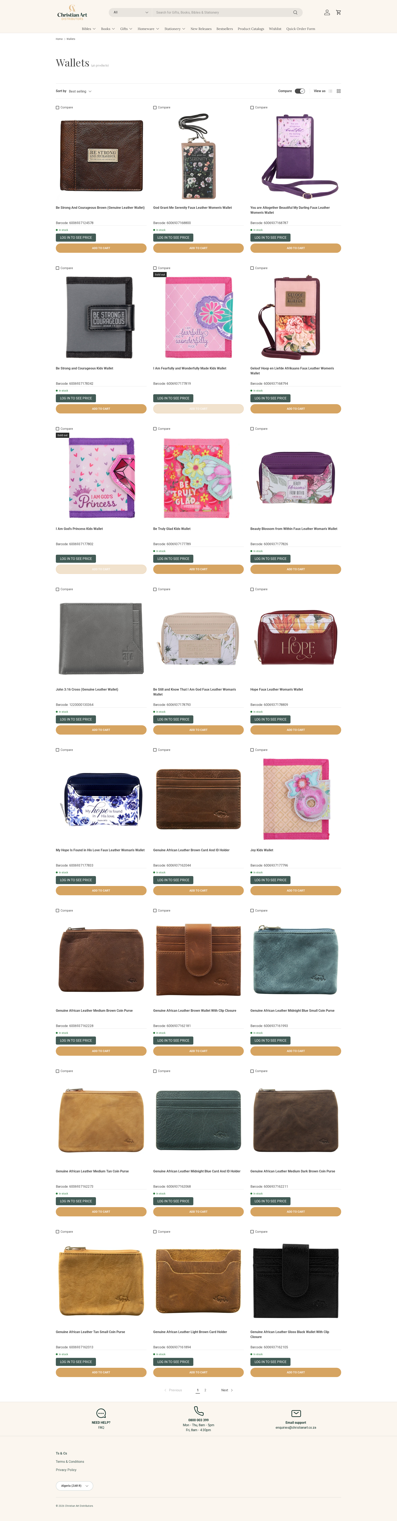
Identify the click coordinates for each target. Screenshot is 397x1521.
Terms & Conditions (70, 1462)
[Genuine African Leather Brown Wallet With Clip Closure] (198, 959)
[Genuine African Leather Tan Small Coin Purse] (101, 1281)
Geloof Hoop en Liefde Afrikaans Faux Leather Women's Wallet (292, 370)
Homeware (146, 29)
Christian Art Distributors (79, 1505)
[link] (172, 1390)
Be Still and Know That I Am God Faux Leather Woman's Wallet (194, 691)
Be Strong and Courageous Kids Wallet (84, 368)
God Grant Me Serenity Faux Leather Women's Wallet (192, 208)
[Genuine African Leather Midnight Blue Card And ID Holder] (198, 1120)
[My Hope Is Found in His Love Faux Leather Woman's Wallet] (101, 799)
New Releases (201, 29)
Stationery (173, 29)
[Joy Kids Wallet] (295, 799)
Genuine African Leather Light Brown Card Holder (190, 1332)
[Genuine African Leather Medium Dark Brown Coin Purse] (295, 1120)
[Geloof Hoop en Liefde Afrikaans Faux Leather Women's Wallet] (295, 317)
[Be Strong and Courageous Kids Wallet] (101, 317)
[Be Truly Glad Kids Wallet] (198, 478)
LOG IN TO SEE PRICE (76, 238)
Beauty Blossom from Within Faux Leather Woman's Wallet (293, 529)
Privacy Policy (66, 1470)
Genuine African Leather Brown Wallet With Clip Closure (194, 1011)
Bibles (86, 29)
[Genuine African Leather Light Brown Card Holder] (198, 1281)
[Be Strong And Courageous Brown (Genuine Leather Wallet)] (101, 156)
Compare (285, 91)
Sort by (61, 91)
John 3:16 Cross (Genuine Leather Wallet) (87, 689)
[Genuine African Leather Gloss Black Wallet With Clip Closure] (295, 1281)
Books (105, 29)
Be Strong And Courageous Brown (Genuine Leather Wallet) (100, 208)
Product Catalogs (251, 29)
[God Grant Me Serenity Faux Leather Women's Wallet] (198, 156)
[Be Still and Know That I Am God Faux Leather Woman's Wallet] (198, 638)
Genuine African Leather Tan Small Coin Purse (90, 1332)
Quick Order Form (300, 29)
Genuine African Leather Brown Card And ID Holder (191, 850)
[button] (338, 12)
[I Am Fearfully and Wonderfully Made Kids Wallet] (198, 317)
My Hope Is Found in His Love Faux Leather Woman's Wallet (100, 850)
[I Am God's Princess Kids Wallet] (101, 478)
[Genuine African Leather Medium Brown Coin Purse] (101, 959)
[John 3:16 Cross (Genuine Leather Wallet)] (101, 638)
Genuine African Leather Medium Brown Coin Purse (94, 1011)
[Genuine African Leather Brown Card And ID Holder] (198, 799)
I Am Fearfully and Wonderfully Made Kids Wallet (189, 368)
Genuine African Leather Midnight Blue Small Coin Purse (292, 1011)
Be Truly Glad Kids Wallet (171, 529)
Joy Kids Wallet (261, 850)
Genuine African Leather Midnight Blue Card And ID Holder (196, 1171)
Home (59, 39)
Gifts (124, 29)
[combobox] (206, 12)
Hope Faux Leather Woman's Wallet (276, 689)
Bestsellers (224, 29)
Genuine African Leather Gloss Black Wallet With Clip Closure (289, 1334)
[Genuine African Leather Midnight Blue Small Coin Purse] (295, 959)
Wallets (71, 39)
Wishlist (275, 29)
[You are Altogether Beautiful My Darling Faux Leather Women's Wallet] (295, 156)
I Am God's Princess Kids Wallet (79, 529)
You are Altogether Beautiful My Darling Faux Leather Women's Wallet (290, 210)
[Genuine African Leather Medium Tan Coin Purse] (101, 1120)
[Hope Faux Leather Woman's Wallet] (295, 638)
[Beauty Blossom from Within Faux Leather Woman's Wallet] (295, 478)
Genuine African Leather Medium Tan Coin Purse (92, 1171)
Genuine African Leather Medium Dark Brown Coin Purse (292, 1171)
